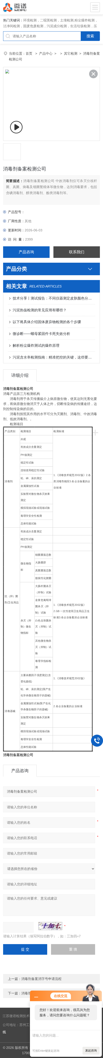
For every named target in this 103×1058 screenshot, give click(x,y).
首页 (29, 53)
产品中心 (45, 53)
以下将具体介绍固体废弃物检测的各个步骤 (47, 322)
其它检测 (70, 53)
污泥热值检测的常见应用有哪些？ (40, 310)
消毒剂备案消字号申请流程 (41, 979)
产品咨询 (26, 252)
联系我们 (76, 252)
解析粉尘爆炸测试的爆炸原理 (36, 345)
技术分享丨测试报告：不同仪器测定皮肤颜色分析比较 (54, 298)
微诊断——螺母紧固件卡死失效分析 (41, 334)
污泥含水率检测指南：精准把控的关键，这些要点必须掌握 (54, 357)
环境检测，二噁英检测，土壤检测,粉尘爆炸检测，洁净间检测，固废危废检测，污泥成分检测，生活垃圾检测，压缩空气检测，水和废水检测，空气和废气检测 (50, 26)
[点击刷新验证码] (50, 926)
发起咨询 (91, 1050)
